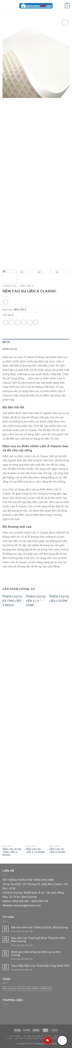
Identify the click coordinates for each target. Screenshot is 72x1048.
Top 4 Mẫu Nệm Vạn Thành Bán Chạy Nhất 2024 (40, 965)
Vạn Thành (32, 988)
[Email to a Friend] (23, 322)
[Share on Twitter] (17, 322)
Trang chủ (9, 286)
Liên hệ (57, 1036)
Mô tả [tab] (6, 342)
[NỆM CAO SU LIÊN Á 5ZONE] (59, 718)
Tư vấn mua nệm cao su (37, 1036)
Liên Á (11, 315)
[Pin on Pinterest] (29, 322)
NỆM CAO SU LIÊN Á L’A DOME (35, 850)
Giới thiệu (15, 1036)
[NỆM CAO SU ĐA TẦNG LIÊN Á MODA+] (13, 718)
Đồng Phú (46, 988)
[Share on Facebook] (11, 322)
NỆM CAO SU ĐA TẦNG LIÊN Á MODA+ (12, 852)
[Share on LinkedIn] (36, 322)
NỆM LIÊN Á (26, 286)
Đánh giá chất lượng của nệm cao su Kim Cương (36, 954)
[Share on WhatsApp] (5, 322)
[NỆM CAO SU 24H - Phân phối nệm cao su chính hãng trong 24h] (36, 6)
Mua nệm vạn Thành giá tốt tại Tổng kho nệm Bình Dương (38, 940)
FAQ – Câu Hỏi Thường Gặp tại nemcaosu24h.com (36, 1038)
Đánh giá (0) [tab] (10, 349)
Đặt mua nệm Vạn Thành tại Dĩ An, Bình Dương (39, 927)
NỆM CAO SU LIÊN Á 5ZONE (57, 850)
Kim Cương (9, 988)
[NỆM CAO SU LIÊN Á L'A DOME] (36, 718)
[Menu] (5, 6)
